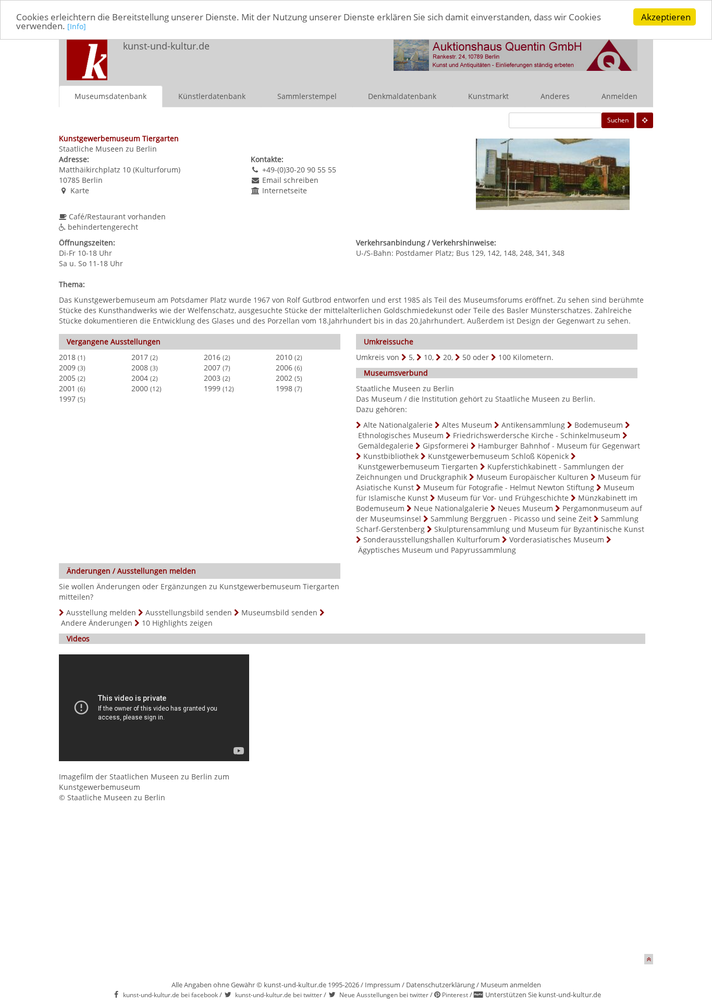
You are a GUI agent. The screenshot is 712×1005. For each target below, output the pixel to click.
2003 (212, 378)
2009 (67, 368)
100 (504, 357)
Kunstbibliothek (391, 456)
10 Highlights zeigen (177, 623)
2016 (212, 357)
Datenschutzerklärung (440, 984)
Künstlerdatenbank (211, 96)
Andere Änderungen (96, 623)
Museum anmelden (511, 984)
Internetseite (284, 190)
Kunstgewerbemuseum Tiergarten (418, 467)
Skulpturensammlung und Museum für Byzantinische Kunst (539, 529)
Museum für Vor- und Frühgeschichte (503, 498)
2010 (284, 357)
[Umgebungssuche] (644, 120)
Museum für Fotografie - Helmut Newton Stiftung (508, 487)
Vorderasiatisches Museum (556, 539)
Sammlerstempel (307, 96)
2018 (67, 357)
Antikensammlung (533, 425)
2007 (212, 368)
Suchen (618, 120)
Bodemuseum (598, 425)
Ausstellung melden (101, 612)
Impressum (382, 984)
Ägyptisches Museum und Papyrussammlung (437, 550)
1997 (67, 399)
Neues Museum (525, 508)
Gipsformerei (446, 446)
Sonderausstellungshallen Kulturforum (431, 539)
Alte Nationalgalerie (398, 425)
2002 (284, 378)
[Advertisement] (356, 881)
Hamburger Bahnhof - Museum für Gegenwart (559, 446)
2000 (139, 388)
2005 (67, 378)
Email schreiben (290, 180)
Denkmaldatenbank (402, 96)
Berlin (92, 180)
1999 (212, 388)
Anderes (555, 96)
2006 (284, 368)
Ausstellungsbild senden (188, 612)
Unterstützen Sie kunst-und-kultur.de (543, 994)
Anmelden (619, 96)
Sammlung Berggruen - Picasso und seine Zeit (511, 519)
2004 (139, 378)
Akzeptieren (666, 17)
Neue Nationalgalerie (451, 508)
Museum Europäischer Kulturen (532, 477)
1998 (284, 388)
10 (428, 357)
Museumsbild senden (279, 612)
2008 (139, 368)
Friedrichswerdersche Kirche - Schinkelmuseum (536, 435)
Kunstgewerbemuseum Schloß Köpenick (498, 456)
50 (466, 357)
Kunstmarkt (488, 96)
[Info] (76, 27)
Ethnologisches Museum (401, 435)
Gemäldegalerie (385, 446)
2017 (139, 357)
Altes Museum (467, 425)
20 (447, 357)
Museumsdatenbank (110, 96)
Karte (79, 190)
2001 (67, 388)
